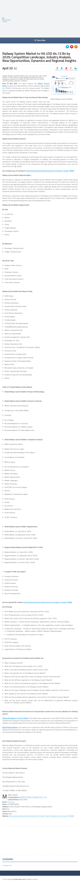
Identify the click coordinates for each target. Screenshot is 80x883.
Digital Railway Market (10, 727)
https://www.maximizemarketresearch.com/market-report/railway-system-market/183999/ (41, 816)
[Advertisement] (46, 19)
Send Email (10, 802)
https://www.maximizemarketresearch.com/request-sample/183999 (50, 171)
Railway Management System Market (15, 718)
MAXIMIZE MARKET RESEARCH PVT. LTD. (33, 797)
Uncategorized (7, 865)
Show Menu (41, 40)
